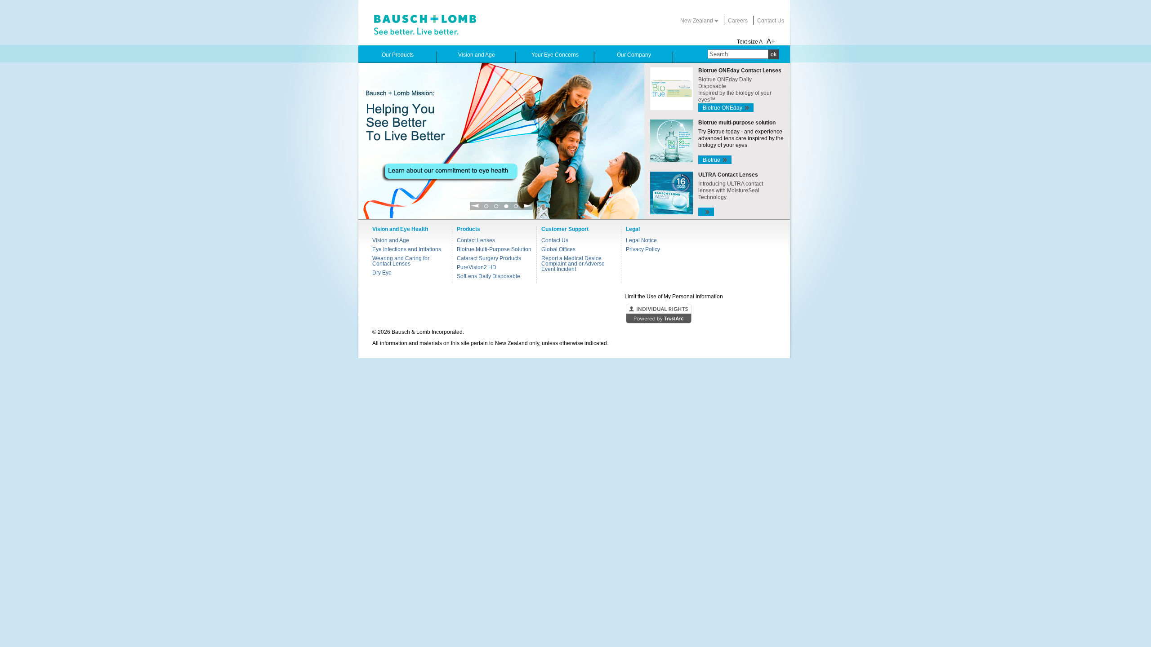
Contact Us (770, 20)
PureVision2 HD (476, 267)
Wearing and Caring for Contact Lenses (400, 261)
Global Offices (558, 249)
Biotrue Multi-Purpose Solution (494, 249)
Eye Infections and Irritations (406, 249)
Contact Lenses (476, 240)
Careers (738, 20)
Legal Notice (641, 240)
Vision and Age (390, 240)
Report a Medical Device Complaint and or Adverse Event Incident (573, 263)
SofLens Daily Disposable (488, 276)
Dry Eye (382, 273)
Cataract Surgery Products (489, 258)
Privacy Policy (643, 249)
